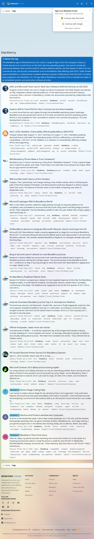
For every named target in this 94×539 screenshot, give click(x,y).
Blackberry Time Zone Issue (28, 435)
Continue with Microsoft (74, 18)
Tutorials (28, 487)
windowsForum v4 (21, 530)
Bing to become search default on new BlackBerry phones (38, 254)
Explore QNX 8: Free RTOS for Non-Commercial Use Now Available (41, 109)
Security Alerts (15, 154)
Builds (27, 491)
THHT (12, 404)
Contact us (77, 483)
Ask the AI (52, 491)
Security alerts (30, 483)
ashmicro (13, 426)
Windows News (57, 103)
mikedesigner (14, 170)
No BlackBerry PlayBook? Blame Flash (28, 276)
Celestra (12, 359)
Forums (51, 479)
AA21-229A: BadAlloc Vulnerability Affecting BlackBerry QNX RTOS (41, 131)
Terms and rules (78, 487)
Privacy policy (78, 491)
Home (74, 530)
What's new (53, 483)
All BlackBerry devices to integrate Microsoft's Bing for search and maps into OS (48, 229)
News (12, 145)
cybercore (13, 193)
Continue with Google (74, 24)
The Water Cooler (46, 173)
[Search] (91, 4)
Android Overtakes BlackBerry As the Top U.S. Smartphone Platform (42, 302)
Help (74, 479)
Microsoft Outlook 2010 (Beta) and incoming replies (34, 367)
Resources (29, 495)
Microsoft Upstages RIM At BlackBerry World (31, 201)
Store (51, 495)
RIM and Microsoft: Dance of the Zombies (30, 179)
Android (7, 514)
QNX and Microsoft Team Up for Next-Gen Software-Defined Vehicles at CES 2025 (49, 86)
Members (52, 487)
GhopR (12, 381)
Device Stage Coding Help (27, 389)
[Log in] (77, 4)
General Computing (68, 384)
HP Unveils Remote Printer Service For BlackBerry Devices (37, 352)
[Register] (82, 4)
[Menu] (3, 4)
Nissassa (13, 449)
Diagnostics (8, 518)
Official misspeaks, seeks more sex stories (30, 327)
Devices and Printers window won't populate (36, 415)
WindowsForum (10, 523)
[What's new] (86, 4)
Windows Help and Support (65, 429)
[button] (29, 529)
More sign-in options (72, 28)
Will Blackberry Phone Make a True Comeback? (32, 159)
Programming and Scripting (75, 409)
